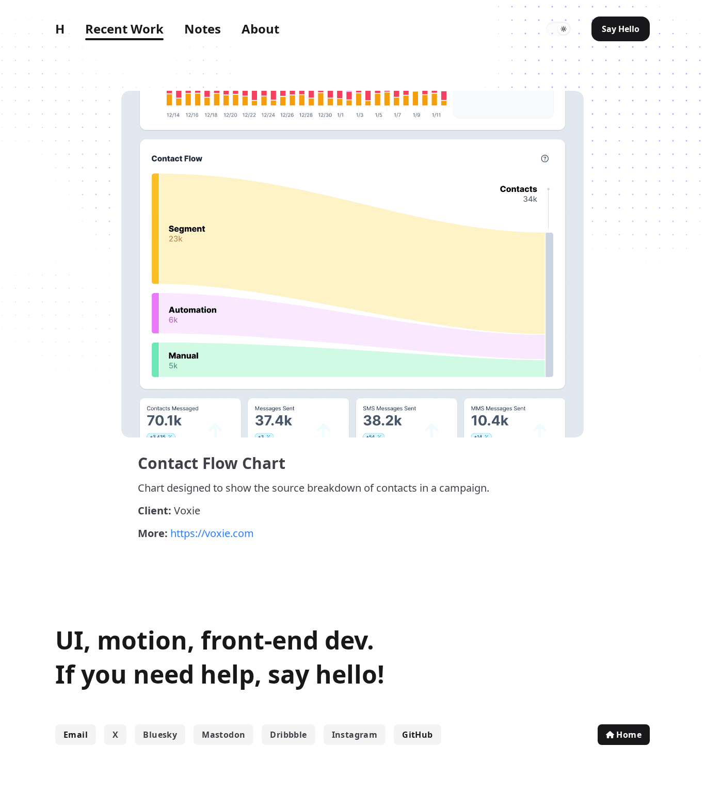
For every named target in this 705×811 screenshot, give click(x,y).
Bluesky (160, 734)
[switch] (558, 29)
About (260, 28)
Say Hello (620, 29)
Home (629, 734)
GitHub (417, 734)
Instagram (355, 734)
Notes (202, 28)
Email (75, 734)
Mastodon (223, 734)
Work (124, 28)
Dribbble (288, 734)
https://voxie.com (212, 533)
